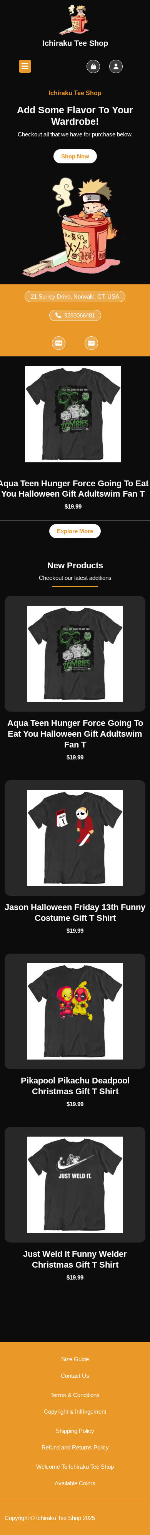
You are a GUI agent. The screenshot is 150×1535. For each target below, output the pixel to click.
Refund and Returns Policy (75, 1447)
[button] (58, 343)
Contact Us (75, 1375)
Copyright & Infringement (75, 1411)
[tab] (25, 66)
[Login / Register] (116, 66)
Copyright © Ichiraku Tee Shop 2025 (50, 1518)
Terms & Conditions (75, 1395)
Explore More (79, 529)
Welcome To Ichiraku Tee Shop (75, 1466)
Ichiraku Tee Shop (75, 43)
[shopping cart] (93, 66)
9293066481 (79, 315)
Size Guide (75, 1359)
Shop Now (79, 154)
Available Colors (75, 1483)
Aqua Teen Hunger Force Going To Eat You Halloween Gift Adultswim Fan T (75, 733)
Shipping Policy (75, 1431)
